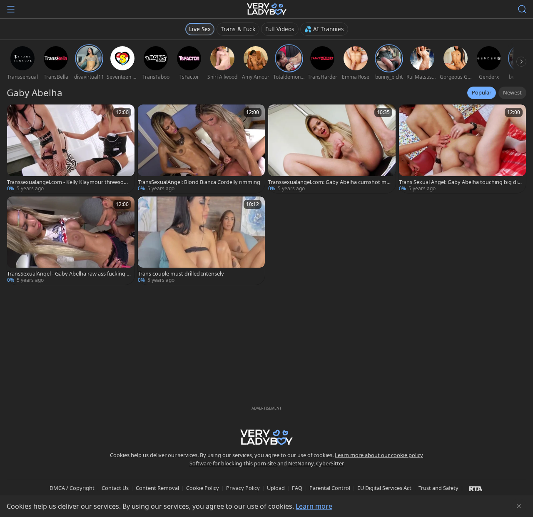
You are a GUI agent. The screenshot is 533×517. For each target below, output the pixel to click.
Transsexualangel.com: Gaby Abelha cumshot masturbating (330, 182)
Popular (481, 92)
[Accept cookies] (518, 506)
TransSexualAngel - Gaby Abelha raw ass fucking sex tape (68, 273)
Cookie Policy (202, 488)
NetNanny (301, 463)
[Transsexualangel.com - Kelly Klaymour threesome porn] (70, 148)
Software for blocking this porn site (233, 463)
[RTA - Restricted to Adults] (475, 488)
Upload (276, 488)
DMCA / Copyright (72, 488)
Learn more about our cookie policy (379, 455)
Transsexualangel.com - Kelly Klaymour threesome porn (68, 182)
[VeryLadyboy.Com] (266, 9)
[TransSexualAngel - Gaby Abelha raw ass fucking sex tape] (70, 240)
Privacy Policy (243, 488)
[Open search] (522, 9)
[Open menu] (10, 9)
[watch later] (17, 114)
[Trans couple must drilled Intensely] (201, 240)
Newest (512, 92)
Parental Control (329, 488)
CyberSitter (330, 463)
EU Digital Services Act (384, 488)
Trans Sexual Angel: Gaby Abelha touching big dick (459, 182)
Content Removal (157, 488)
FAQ (297, 488)
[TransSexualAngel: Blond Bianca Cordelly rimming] (201, 148)
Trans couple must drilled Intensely (181, 273)
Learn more (314, 506)
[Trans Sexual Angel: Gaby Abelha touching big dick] (462, 148)
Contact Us (115, 488)
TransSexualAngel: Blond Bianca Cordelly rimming (199, 182)
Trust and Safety (438, 488)
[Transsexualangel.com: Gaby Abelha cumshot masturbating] (332, 148)
